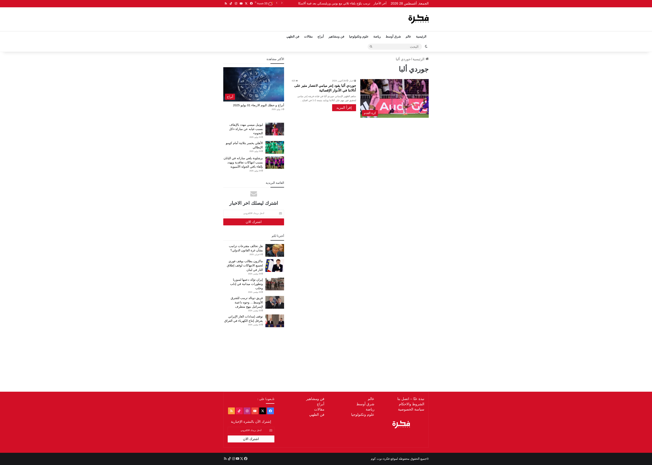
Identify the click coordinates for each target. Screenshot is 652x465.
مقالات (308, 36)
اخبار (351, 81)
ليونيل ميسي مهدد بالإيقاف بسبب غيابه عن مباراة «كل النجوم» (246, 129)
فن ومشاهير (336, 36)
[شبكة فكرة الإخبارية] (418, 19)
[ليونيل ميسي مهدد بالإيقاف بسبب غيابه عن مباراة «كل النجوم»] (274, 129)
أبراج (321, 36)
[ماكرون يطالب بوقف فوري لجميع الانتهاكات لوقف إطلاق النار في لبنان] (274, 265)
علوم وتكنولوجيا (359, 36)
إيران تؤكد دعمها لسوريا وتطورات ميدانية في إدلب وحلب (246, 284)
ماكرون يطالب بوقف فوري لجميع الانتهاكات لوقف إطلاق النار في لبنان (245, 265)
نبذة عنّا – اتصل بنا (410, 399)
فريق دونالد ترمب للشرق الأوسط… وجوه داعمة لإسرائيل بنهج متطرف (247, 302)
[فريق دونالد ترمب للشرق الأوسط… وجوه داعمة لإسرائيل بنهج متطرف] (274, 302)
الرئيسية (421, 36)
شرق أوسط (393, 36)
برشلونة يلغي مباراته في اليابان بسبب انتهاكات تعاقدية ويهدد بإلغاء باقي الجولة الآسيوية (243, 162)
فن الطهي (292, 36)
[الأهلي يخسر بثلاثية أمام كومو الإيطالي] (274, 147)
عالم (408, 36)
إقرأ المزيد (344, 107)
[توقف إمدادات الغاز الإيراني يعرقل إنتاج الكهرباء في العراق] (274, 320)
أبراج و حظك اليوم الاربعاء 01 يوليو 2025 (258, 105)
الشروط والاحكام (411, 404)
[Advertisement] (291, 18)
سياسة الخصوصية (411, 409)
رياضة (377, 36)
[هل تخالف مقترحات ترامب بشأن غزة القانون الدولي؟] (274, 250)
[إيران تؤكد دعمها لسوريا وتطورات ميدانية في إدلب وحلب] (274, 284)
